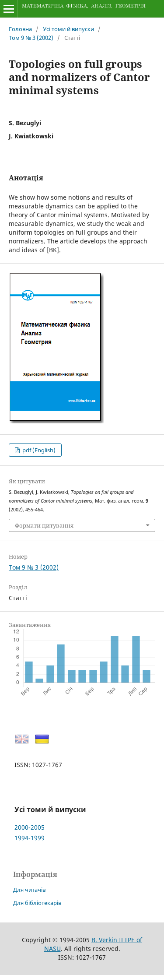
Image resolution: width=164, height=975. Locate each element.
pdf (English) (38, 450)
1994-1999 (29, 838)
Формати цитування (44, 525)
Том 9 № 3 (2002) (31, 38)
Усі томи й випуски (68, 29)
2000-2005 (29, 827)
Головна (20, 29)
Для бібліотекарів (37, 903)
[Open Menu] (8, 9)
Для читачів (29, 890)
